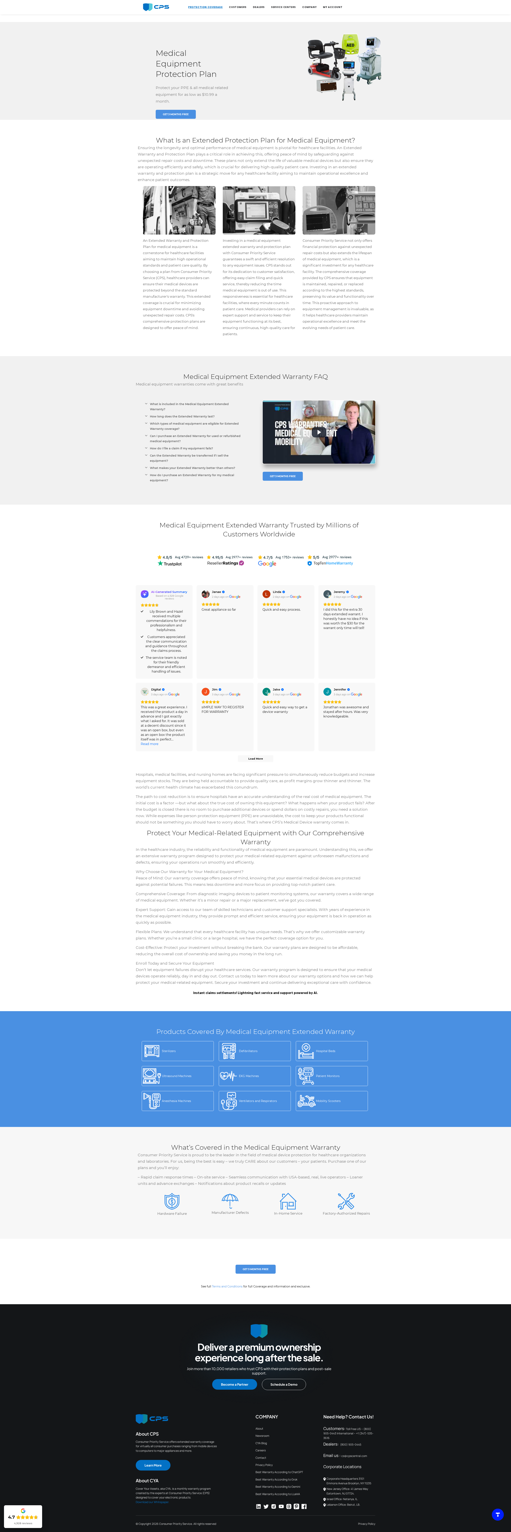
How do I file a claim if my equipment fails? (181, 448)
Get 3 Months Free (176, 114)
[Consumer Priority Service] (156, 7)
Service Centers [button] (283, 7)
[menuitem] (205, 7)
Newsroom (262, 1436)
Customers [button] (237, 7)
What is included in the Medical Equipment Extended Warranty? (189, 406)
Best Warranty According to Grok (276, 1479)
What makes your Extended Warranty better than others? (192, 468)
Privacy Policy (264, 1465)
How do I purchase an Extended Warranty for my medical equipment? (192, 477)
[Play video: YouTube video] (319, 432)
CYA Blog (261, 1443)
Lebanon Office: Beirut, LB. (343, 1504)
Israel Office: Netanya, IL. (342, 1499)
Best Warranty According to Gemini (278, 1486)
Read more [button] (149, 744)
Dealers (259, 7)
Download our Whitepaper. (152, 1502)
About (259, 1428)
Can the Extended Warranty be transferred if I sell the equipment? (189, 458)
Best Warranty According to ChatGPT (279, 1472)
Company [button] (309, 7)
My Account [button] (332, 7)
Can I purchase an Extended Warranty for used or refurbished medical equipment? (195, 438)
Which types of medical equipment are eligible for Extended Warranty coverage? (194, 426)
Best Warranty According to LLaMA (278, 1494)
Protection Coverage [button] (205, 7)
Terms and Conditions (227, 1286)
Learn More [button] (153, 1465)
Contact (261, 1458)
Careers (261, 1450)
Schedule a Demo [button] (283, 1384)
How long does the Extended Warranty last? (182, 416)
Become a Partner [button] (234, 1384)
